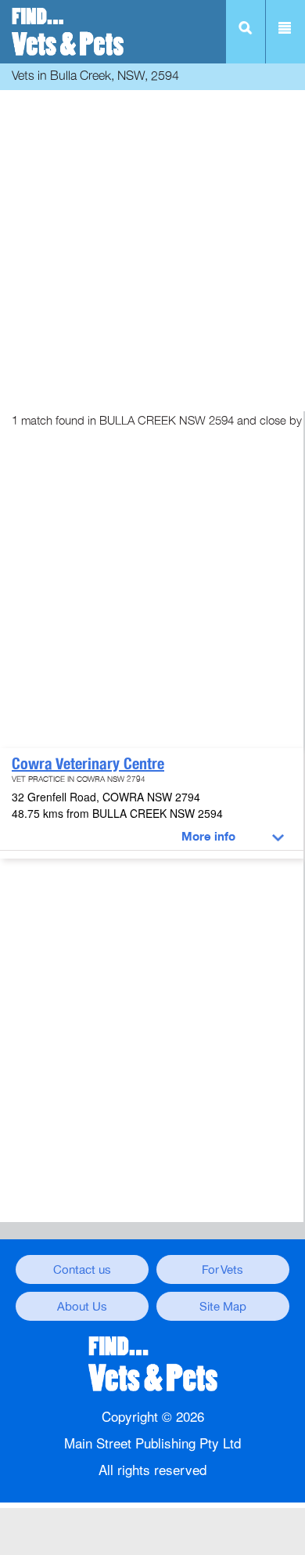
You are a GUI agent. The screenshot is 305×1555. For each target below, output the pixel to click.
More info (208, 837)
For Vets (222, 1270)
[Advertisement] (152, 247)
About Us (82, 1307)
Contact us (82, 1270)
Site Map (222, 1307)
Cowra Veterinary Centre (88, 763)
